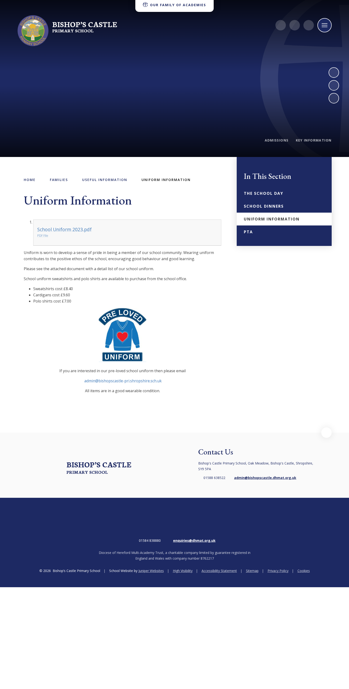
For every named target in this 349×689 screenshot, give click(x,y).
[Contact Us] (280, 25)
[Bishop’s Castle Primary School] (33, 30)
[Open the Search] (308, 25)
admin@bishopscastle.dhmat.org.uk (265, 477)
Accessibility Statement (219, 570)
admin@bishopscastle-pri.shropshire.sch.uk (123, 380)
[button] (326, 432)
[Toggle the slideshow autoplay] (334, 98)
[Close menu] (324, 25)
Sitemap (252, 570)
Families (59, 179)
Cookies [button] (303, 570)
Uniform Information (166, 179)
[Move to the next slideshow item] (334, 72)
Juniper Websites (151, 570)
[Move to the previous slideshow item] (334, 85)
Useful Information (104, 179)
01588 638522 (214, 477)
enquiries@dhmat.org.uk (194, 540)
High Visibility (183, 570)
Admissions (277, 140)
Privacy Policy (278, 570)
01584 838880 (150, 540)
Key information (314, 140)
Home (30, 179)
